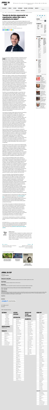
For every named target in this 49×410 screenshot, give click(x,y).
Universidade (23, 10)
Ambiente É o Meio (42, 323)
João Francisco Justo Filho (18, 355)
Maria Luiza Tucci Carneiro (18, 371)
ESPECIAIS (15, 314)
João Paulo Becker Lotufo (30, 335)
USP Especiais (41, 384)
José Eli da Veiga (30, 337)
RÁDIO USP (39, 312)
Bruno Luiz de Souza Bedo (29, 322)
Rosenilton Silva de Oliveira (18, 378)
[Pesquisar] (45, 21)
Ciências (9, 8)
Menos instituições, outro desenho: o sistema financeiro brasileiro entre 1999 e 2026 (45, 41)
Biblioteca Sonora (41, 327)
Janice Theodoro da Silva (18, 350)
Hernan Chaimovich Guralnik (17, 347)
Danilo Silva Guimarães (17, 328)
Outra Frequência (41, 364)
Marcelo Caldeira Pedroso (18, 365)
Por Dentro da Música (41, 367)
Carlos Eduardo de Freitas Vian (30, 325)
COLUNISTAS (28, 319)
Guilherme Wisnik (30, 333)
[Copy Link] (11, 29)
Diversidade (20, 8)
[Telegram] (8, 29)
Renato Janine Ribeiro (30, 354)
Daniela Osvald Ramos (18, 326)
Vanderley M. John (18, 380)
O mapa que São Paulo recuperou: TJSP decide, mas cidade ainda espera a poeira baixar (40, 43)
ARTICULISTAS (16, 317)
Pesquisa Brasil (41, 365)
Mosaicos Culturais (40, 355)
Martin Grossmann (30, 345)
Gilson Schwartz (30, 329)
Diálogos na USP (41, 338)
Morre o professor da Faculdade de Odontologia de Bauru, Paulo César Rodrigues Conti (40, 87)
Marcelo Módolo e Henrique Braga (18, 367)
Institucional (30, 8)
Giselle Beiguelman (30, 330)
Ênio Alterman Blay (18, 333)
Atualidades (4, 8)
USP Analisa (41, 383)
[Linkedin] (7, 29)
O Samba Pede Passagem (41, 357)
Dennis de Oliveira (18, 330)
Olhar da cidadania (41, 361)
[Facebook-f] (37, 15)
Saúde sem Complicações (41, 375)
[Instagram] (41, 17)
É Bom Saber (41, 342)
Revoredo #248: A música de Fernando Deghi (38, 26)
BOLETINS (38, 390)
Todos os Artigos (43, 74)
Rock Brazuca (41, 373)
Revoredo (40, 372)
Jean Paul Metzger (18, 351)
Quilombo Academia (40, 369)
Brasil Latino (41, 328)
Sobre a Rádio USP (41, 314)
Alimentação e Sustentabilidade (6, 333)
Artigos (4, 26)
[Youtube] (42, 15)
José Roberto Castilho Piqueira (18, 361)
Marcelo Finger (30, 341)
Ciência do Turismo (42, 394)
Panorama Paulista (7, 342)
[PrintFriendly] (12, 29)
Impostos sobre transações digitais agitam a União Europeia (28, 264)
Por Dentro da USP (7, 343)
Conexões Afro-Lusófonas (41, 330)
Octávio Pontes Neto (30, 348)
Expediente (3, 295)
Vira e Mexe (40, 388)
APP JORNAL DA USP (5, 305)
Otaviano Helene (18, 374)
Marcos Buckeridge (17, 369)
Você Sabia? (41, 389)
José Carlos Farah (30, 336)
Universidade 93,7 (41, 379)
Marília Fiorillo (29, 342)
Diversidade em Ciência (41, 341)
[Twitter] (4, 29)
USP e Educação (6, 344)
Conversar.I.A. (41, 334)
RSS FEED (3, 306)
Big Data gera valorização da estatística (17, 260)
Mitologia (40, 353)
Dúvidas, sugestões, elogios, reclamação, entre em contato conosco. (10, 282)
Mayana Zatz (29, 346)
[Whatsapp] (6, 29)
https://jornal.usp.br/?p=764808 (12, 26)
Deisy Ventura (18, 329)
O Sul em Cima (41, 358)
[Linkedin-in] (44, 15)
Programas (40, 315)
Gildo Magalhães (18, 342)
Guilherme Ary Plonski (18, 344)
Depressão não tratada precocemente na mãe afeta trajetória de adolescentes (41, 99)
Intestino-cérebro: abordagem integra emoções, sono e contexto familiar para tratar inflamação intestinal (41, 80)
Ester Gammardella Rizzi (18, 335)
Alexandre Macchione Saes (18, 322)
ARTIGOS (15, 312)
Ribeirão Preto (4, 327)
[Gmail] (10, 29)
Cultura (14, 8)
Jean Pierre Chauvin (17, 353)
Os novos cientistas (40, 363)
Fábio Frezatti (18, 337)
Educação (25, 8)
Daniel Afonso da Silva (18, 324)
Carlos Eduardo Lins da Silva (30, 327)
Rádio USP (36, 8)
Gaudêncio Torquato (17, 340)
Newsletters (3, 284)
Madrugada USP (41, 349)
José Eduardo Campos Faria (18, 359)
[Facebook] (3, 29)
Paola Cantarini (18, 375)
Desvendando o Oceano (6, 338)
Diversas (40, 339)
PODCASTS (4, 331)
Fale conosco (3, 281)
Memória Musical (41, 352)
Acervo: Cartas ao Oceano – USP (41, 320)
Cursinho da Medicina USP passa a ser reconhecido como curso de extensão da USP (41, 93)
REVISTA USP (28, 312)
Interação (40, 347)
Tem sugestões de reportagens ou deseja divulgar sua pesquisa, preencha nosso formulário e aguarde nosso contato (17, 279)
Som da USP (41, 376)
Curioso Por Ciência (6, 336)
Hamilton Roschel (18, 345)
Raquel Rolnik (29, 352)
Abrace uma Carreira (41, 318)
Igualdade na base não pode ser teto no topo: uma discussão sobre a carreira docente (39, 63)
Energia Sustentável (6, 340)
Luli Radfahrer (29, 340)
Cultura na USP (41, 335)
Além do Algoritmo (42, 322)
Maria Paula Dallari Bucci (18, 373)
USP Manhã (40, 385)
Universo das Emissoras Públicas (41, 381)
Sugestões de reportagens (6, 278)
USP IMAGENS (28, 316)
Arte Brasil (40, 324)
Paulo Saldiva (29, 349)
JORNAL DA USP (5, 3)
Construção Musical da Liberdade (41, 332)
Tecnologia (18, 10)
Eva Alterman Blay (18, 336)
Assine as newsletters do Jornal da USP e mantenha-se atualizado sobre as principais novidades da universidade (16, 285)
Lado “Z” (40, 348)
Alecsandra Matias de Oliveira (18, 320)
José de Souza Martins (18, 357)
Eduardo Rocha (30, 328)
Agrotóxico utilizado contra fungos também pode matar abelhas (7, 260)
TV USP (26, 314)
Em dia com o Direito (41, 344)
